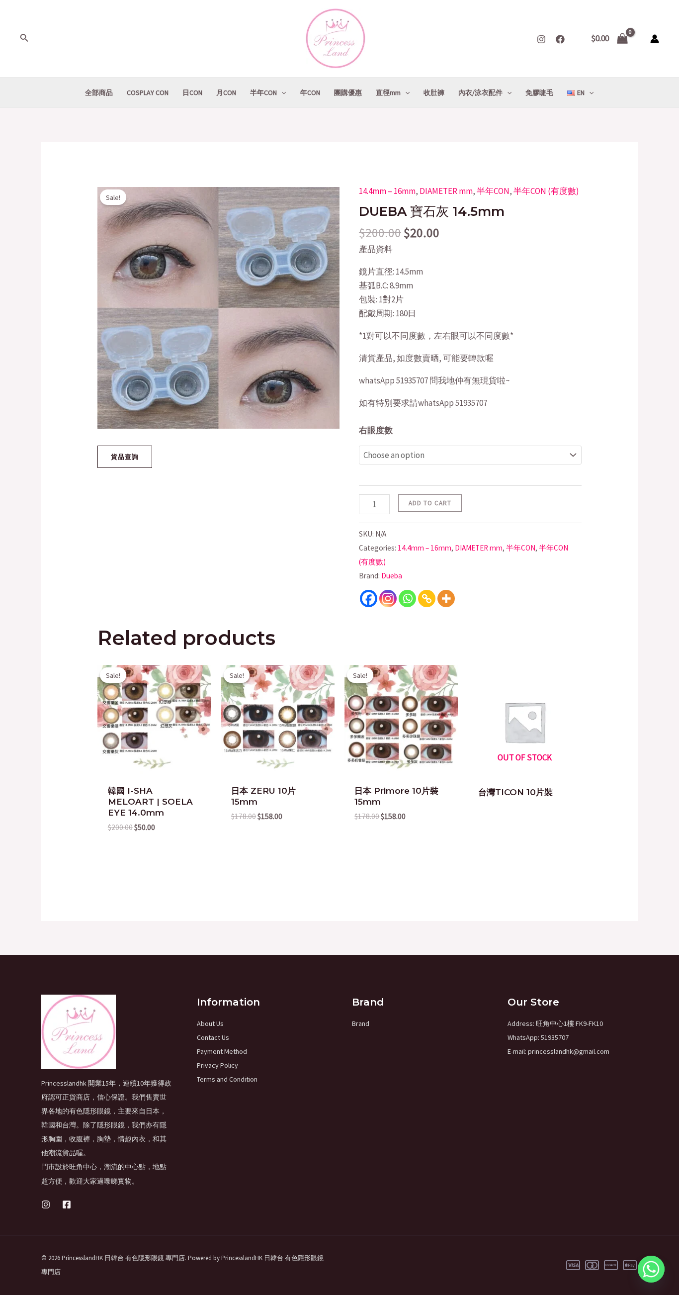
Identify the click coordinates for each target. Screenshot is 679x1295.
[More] (446, 598)
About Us (210, 1023)
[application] (281, 92)
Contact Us (213, 1037)
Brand (360, 1023)
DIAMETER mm (446, 190)
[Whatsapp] (407, 598)
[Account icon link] (654, 38)
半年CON (493, 190)
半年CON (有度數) (546, 190)
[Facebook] (560, 39)
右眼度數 (376, 430)
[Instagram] (541, 39)
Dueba (391, 575)
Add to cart (430, 503)
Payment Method (222, 1051)
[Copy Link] (426, 598)
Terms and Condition (227, 1079)
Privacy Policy (217, 1065)
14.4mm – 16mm (387, 190)
